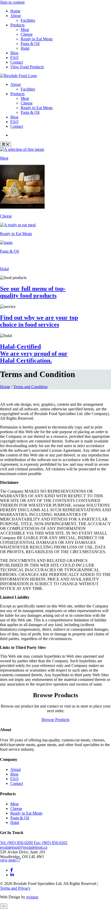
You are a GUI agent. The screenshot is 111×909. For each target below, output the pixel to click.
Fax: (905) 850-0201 (51, 842)
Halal (25, 48)
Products (17, 25)
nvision (32, 897)
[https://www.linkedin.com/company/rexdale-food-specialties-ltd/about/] (12, 875)
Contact (16, 62)
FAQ (14, 57)
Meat (25, 29)
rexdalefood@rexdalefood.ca (23, 847)
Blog (14, 53)
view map (8, 860)
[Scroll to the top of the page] (3, 906)
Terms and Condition (30, 387)
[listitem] (55, 154)
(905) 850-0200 (17, 842)
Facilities (28, 20)
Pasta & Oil (30, 43)
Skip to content (12, 2)
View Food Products (27, 67)
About (15, 15)
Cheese (27, 34)
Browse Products (55, 719)
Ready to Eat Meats (37, 39)
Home (15, 11)
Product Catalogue (29, 135)
